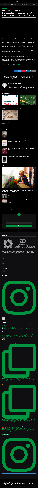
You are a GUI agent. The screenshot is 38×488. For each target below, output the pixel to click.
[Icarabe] (19, 1)
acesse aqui (17, 64)
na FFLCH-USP (17, 47)
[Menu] (2, 1)
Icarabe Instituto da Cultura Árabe (14, 83)
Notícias (3, 265)
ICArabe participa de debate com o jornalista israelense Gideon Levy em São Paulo (21, 132)
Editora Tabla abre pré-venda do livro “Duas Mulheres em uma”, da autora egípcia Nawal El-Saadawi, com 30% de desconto (10, 77)
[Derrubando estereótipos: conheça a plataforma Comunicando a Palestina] (10, 100)
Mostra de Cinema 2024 (5, 268)
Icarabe (3, 263)
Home (3, 261)
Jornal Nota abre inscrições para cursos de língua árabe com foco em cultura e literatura (27, 106)
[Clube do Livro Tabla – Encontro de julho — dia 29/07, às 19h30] (4, 159)
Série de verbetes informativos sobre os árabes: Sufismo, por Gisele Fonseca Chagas (21, 200)
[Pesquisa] (35, 1)
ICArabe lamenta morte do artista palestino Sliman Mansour (18, 194)
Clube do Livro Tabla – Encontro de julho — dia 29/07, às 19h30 (19, 156)
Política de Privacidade (25, 227)
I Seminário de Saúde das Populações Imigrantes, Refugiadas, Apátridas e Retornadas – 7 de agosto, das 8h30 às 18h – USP (21, 141)
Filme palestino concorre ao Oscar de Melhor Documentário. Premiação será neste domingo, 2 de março (27, 77)
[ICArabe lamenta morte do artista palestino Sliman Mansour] (4, 196)
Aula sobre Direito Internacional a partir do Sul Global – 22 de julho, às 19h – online (21, 149)
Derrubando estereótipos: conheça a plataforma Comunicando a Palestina (8, 106)
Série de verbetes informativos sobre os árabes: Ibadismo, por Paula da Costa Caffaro (9, 122)
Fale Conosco (4, 271)
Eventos (3, 266)
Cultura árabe (5, 8)
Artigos (3, 269)
